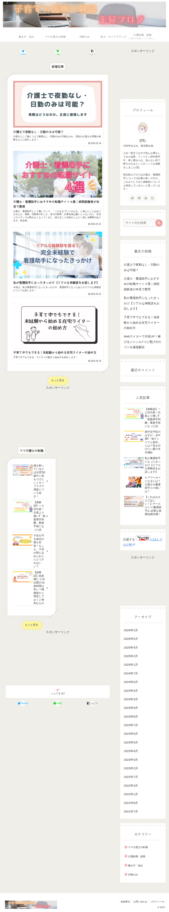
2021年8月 (131, 803)
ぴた (142, 140)
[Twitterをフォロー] (132, 198)
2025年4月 (131, 647)
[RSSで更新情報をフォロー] (152, 198)
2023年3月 (131, 759)
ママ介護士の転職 (138, 847)
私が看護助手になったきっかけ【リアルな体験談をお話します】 (141, 303)
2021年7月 (131, 811)
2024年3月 (131, 699)
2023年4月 (131, 751)
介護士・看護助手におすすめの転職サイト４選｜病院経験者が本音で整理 (141, 284)
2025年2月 (131, 656)
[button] (92, 52)
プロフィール (158, 901)
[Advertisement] (58, 413)
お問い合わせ (140, 901)
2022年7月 (131, 777)
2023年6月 (131, 733)
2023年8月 (131, 716)
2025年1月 (131, 664)
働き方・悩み (135, 865)
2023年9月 (131, 707)
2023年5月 (131, 742)
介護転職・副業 (136, 856)
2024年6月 (131, 682)
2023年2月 (131, 768)
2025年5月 (131, 638)
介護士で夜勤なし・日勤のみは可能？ (141, 267)
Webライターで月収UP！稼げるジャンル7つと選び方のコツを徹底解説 (142, 342)
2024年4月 (131, 690)
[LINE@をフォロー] (139, 198)
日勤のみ (133, 874)
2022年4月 (131, 785)
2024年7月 (131, 673)
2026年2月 (131, 630)
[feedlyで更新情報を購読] (146, 198)
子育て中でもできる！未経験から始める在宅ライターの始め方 (141, 323)
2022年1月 (131, 794)
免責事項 (125, 901)
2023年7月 (131, 725)
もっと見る (57, 380)
